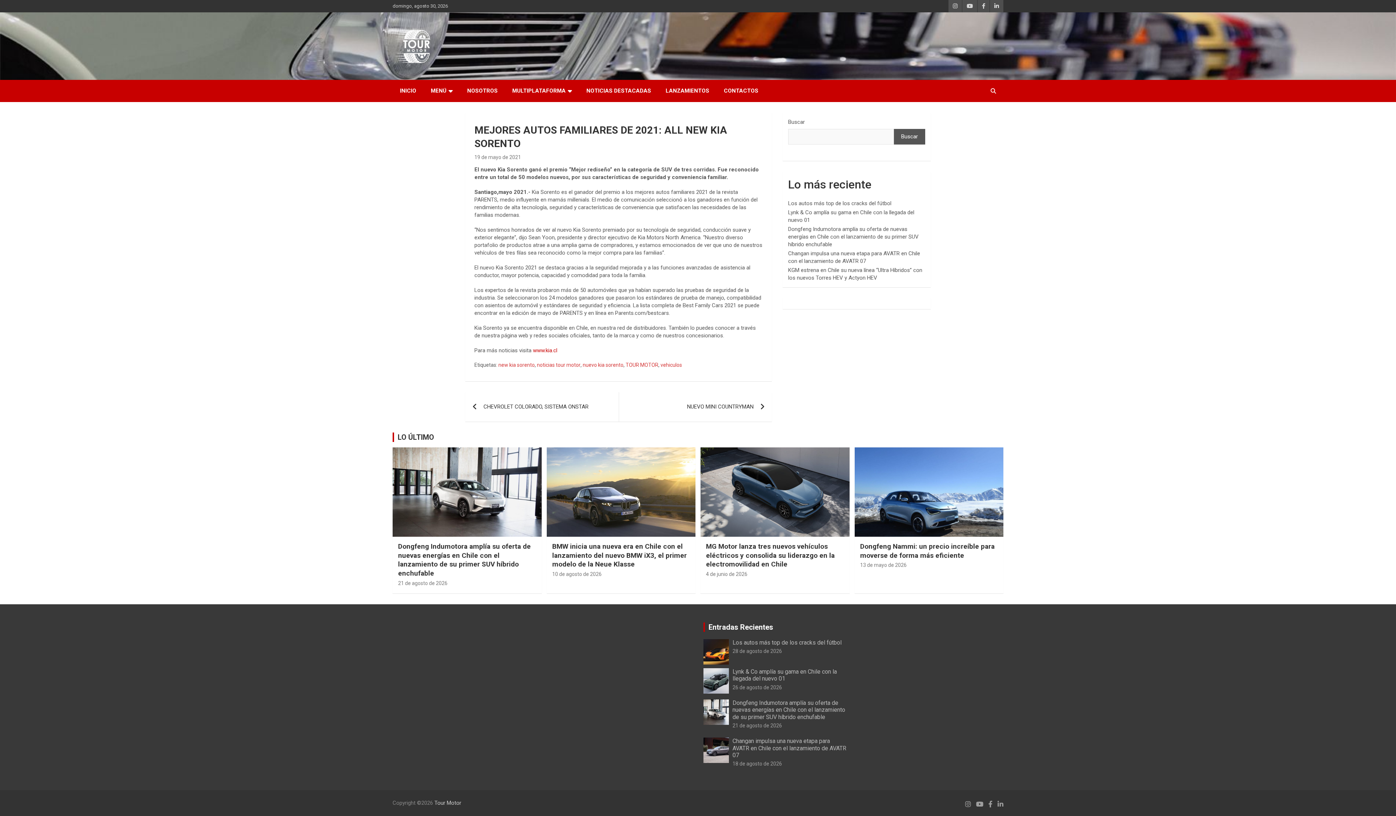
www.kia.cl (545, 350)
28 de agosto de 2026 (757, 651)
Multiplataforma (539, 91)
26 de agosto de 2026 (757, 687)
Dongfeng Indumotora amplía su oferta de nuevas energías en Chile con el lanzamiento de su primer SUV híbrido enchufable (853, 237)
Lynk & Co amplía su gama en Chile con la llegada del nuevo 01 (785, 675)
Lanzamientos (687, 91)
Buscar (796, 122)
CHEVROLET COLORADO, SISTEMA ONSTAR (536, 406)
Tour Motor (447, 803)
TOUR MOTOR (642, 365)
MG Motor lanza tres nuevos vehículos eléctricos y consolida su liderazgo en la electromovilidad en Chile (770, 555)
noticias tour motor (559, 365)
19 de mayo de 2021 (497, 157)
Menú (438, 91)
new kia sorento (516, 365)
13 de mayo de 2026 (883, 565)
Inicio (408, 91)
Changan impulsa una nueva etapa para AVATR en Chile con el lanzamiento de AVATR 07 (789, 748)
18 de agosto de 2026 (757, 764)
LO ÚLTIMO (416, 437)
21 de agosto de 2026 (423, 583)
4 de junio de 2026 (726, 574)
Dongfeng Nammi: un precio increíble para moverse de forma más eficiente (927, 551)
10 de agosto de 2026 (577, 574)
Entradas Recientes (741, 627)
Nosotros (482, 91)
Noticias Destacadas (618, 91)
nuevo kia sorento (603, 365)
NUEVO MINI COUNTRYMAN (720, 406)
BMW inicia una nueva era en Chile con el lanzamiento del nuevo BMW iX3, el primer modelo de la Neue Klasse (619, 555)
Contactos (741, 91)
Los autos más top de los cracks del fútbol (839, 203)
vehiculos (671, 365)
